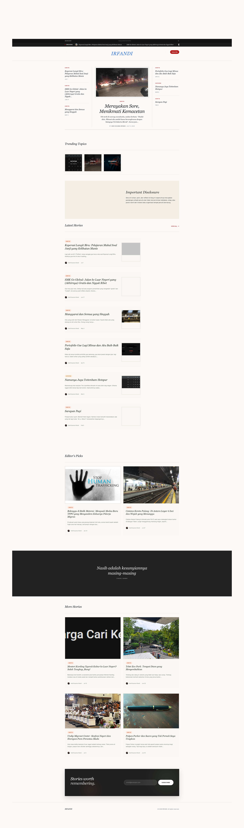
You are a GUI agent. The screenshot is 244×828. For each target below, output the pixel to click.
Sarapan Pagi (161, 102)
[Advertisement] (69, 25)
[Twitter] (178, 40)
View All (174, 226)
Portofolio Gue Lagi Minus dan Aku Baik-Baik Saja (166, 72)
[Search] (67, 52)
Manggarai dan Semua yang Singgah (75, 110)
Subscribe (175, 52)
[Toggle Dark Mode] (166, 52)
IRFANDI (122, 53)
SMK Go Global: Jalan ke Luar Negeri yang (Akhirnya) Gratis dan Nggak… (76, 93)
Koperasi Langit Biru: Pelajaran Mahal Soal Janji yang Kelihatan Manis (76, 73)
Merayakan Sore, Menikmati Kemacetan (122, 108)
